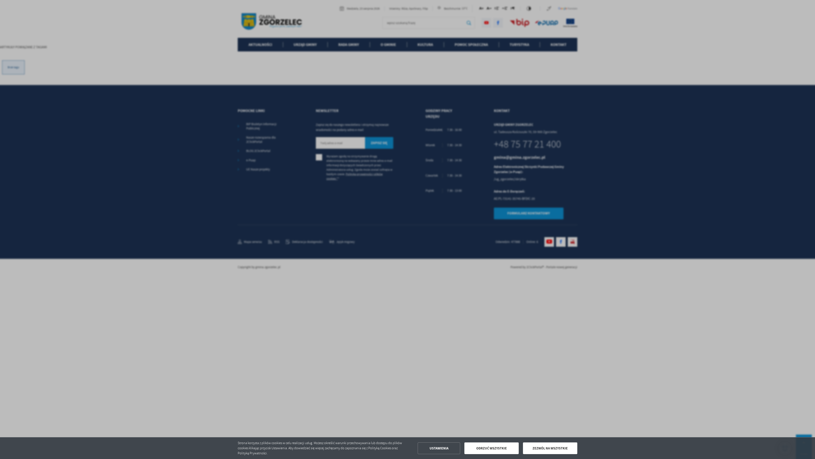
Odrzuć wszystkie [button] (491, 448)
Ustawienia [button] (439, 448)
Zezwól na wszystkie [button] (550, 448)
